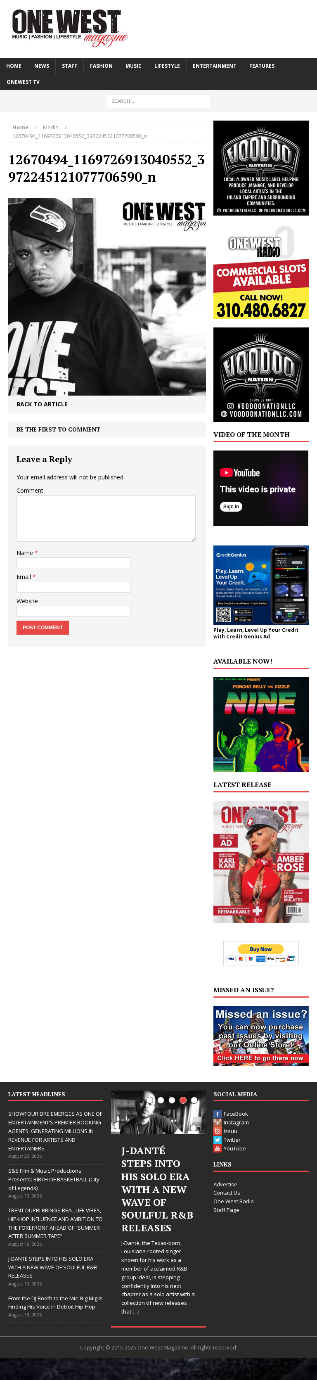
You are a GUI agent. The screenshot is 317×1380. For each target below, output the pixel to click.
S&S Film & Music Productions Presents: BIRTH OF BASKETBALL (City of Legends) (53, 1179)
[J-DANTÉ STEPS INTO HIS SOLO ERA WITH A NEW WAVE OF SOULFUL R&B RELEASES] (158, 1112)
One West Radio (233, 1201)
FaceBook (236, 1113)
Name (26, 553)
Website (27, 601)
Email (25, 577)
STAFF (69, 65)
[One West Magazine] (158, 29)
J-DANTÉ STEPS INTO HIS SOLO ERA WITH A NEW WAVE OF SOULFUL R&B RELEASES (52, 1267)
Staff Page (226, 1210)
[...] (136, 1311)
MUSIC (133, 65)
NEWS (41, 65)
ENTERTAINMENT (215, 65)
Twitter (232, 1139)
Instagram (236, 1122)
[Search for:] (158, 100)
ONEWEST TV (23, 81)
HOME (13, 65)
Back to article (42, 404)
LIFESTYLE (167, 65)
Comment (30, 490)
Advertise (225, 1184)
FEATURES (261, 65)
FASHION (101, 65)
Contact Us (226, 1192)
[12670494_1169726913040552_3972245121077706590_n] (107, 388)
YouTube (235, 1148)
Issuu (230, 1131)
